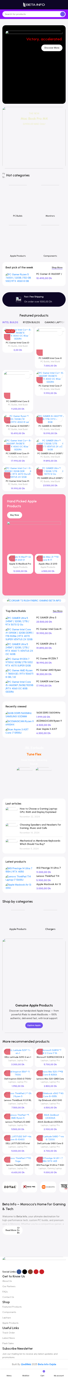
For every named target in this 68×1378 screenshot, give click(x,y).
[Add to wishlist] (27, 332)
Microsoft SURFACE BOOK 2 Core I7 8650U (50, 1058)
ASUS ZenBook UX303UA (50, 1122)
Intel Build (23, 346)
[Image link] (34, 1262)
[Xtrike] (29, 1187)
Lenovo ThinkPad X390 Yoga (17, 1166)
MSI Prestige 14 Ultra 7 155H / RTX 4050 (50, 1166)
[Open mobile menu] (3, 5)
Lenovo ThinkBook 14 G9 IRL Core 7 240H (17, 1101)
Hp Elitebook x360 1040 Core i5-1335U (50, 1101)
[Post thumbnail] (11, 812)
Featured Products (12, 1306)
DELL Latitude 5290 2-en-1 (18, 1057)
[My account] (64, 5)
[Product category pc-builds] (17, 200)
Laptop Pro (22, 1060)
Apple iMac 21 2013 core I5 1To (48, 565)
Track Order (8, 1332)
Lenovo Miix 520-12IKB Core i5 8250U (50, 1079)
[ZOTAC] (10, 1187)
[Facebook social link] (19, 1271)
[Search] (62, 14)
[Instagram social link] (30, 1271)
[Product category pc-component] (50, 240)
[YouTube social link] (36, 1271)
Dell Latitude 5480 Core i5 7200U (50, 1144)
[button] (39, 353)
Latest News (8, 1338)
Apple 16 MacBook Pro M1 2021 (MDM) (20, 565)
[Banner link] (34, 137)
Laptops (12, 1060)
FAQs (5, 1291)
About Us (7, 1281)
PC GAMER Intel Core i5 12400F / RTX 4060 (50, 359)
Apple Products (20, 567)
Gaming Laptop (54, 1168)
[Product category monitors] (50, 200)
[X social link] (24, 1271)
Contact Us (8, 1297)
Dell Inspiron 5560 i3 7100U (17, 1078)
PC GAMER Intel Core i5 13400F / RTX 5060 (17, 402)
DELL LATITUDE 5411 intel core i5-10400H (18, 1144)
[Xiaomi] (48, 1187)
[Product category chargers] (50, 919)
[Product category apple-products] (17, 240)
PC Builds (12, 346)
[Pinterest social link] (41, 1271)
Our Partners (8, 1286)
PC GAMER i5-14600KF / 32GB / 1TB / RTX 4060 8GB (50, 427)
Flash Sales (8, 1343)
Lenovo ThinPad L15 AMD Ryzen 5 (17, 1123)
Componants (9, 1312)
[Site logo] (34, 4)
